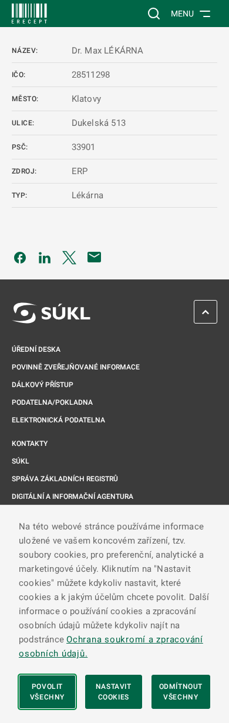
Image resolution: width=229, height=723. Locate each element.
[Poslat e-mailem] (94, 257)
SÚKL (20, 461)
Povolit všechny (47, 691)
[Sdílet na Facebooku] (20, 257)
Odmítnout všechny (181, 691)
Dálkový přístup (42, 385)
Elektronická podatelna (58, 420)
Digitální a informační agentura (72, 496)
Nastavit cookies (114, 691)
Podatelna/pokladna (52, 402)
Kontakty (30, 443)
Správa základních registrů (65, 479)
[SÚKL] (29, 13)
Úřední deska (36, 349)
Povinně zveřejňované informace (76, 367)
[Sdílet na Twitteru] (69, 257)
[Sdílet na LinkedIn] (44, 257)
